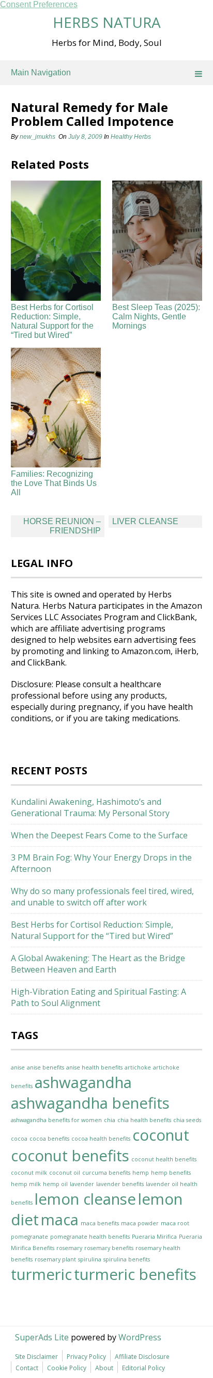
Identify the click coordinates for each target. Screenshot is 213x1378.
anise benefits (45, 1067)
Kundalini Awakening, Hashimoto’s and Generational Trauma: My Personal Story (90, 807)
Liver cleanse (145, 521)
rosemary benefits (108, 1248)
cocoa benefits (49, 1138)
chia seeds (187, 1120)
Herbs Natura (107, 22)
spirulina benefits (126, 1259)
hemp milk (26, 1184)
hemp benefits (171, 1172)
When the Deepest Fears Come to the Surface (99, 835)
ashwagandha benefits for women (56, 1120)
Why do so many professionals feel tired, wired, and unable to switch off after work (102, 896)
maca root (175, 1223)
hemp (140, 1172)
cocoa (19, 1138)
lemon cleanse (85, 1199)
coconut (160, 1135)
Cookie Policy (66, 1368)
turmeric (41, 1274)
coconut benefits (70, 1155)
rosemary (69, 1248)
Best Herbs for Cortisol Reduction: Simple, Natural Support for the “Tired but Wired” (52, 321)
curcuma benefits (106, 1172)
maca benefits (100, 1223)
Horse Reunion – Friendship (62, 526)
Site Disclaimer (36, 1356)
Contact (27, 1368)
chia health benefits (144, 1120)
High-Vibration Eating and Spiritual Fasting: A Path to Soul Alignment (98, 997)
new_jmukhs (37, 136)
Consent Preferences (39, 4)
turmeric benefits (135, 1274)
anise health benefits (94, 1067)
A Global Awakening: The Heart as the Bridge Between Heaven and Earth (98, 963)
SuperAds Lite (42, 1337)
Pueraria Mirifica (154, 1236)
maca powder (140, 1223)
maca (60, 1219)
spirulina (89, 1259)
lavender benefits (120, 1184)
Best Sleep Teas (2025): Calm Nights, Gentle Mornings (156, 316)
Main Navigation (41, 72)
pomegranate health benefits (90, 1236)
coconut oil (64, 1172)
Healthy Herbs (131, 136)
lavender (82, 1184)
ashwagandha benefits (90, 1103)
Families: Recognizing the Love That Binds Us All (54, 483)
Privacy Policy (86, 1356)
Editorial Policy (143, 1368)
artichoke (138, 1067)
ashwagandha (83, 1082)
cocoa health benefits (100, 1138)
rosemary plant (55, 1259)
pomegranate (29, 1236)
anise (18, 1067)
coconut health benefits (163, 1159)
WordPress (139, 1337)
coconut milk (29, 1172)
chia (109, 1120)
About (104, 1368)
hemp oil (55, 1184)
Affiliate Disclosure (142, 1356)
